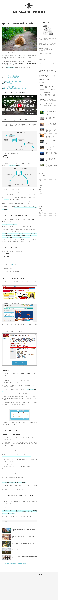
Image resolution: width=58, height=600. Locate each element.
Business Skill (41, 212)
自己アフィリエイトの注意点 (7, 83)
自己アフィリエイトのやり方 (7, 78)
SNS (40, 189)
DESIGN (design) (42, 204)
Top (23, 17)
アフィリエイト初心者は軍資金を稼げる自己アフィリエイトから (14, 88)
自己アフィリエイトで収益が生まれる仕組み (10, 77)
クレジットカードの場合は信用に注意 (11, 86)
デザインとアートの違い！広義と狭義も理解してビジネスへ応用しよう (51, 148)
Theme (41, 182)
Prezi (41, 193)
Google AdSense (43, 178)
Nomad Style (41, 173)
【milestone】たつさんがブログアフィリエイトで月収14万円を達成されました (50, 86)
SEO (40, 187)
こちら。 (46, 59)
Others (40, 214)
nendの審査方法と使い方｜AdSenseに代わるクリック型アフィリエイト (51, 153)
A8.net (13, 264)
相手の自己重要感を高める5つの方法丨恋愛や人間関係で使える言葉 (51, 124)
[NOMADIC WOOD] (29, 1)
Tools (40, 191)
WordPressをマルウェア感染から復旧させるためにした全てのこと (50, 96)
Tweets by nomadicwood (43, 593)
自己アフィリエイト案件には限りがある (11, 87)
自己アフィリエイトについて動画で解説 (9, 75)
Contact (34, 17)
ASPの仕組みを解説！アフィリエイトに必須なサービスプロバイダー (17, 272)
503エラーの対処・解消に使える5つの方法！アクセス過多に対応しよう (50, 100)
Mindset (40, 185)
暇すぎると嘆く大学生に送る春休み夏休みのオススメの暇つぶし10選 (51, 130)
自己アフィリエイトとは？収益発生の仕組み (10, 76)
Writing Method (41, 202)
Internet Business (42, 175)
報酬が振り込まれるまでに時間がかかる (11, 84)
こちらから (45, 79)
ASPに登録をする (7, 80)
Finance (40, 210)
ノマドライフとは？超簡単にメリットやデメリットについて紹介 (51, 142)
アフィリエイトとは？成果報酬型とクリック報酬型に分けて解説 (16, 128)
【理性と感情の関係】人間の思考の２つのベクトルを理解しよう (51, 113)
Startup (40, 208)
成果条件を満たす (7, 82)
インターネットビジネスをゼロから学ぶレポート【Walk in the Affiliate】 (51, 165)
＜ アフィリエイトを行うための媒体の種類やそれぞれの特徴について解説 (14, 563)
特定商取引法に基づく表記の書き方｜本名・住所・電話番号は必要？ (51, 118)
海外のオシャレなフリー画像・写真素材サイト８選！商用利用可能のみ (51, 136)
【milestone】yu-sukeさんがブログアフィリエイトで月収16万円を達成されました (50, 91)
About (28, 17)
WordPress (41, 180)
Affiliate (12, 521)
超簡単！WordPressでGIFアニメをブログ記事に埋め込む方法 (51, 159)
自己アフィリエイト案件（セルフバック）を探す (13, 81)
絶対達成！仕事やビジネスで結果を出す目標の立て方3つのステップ (50, 105)
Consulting (41, 206)
